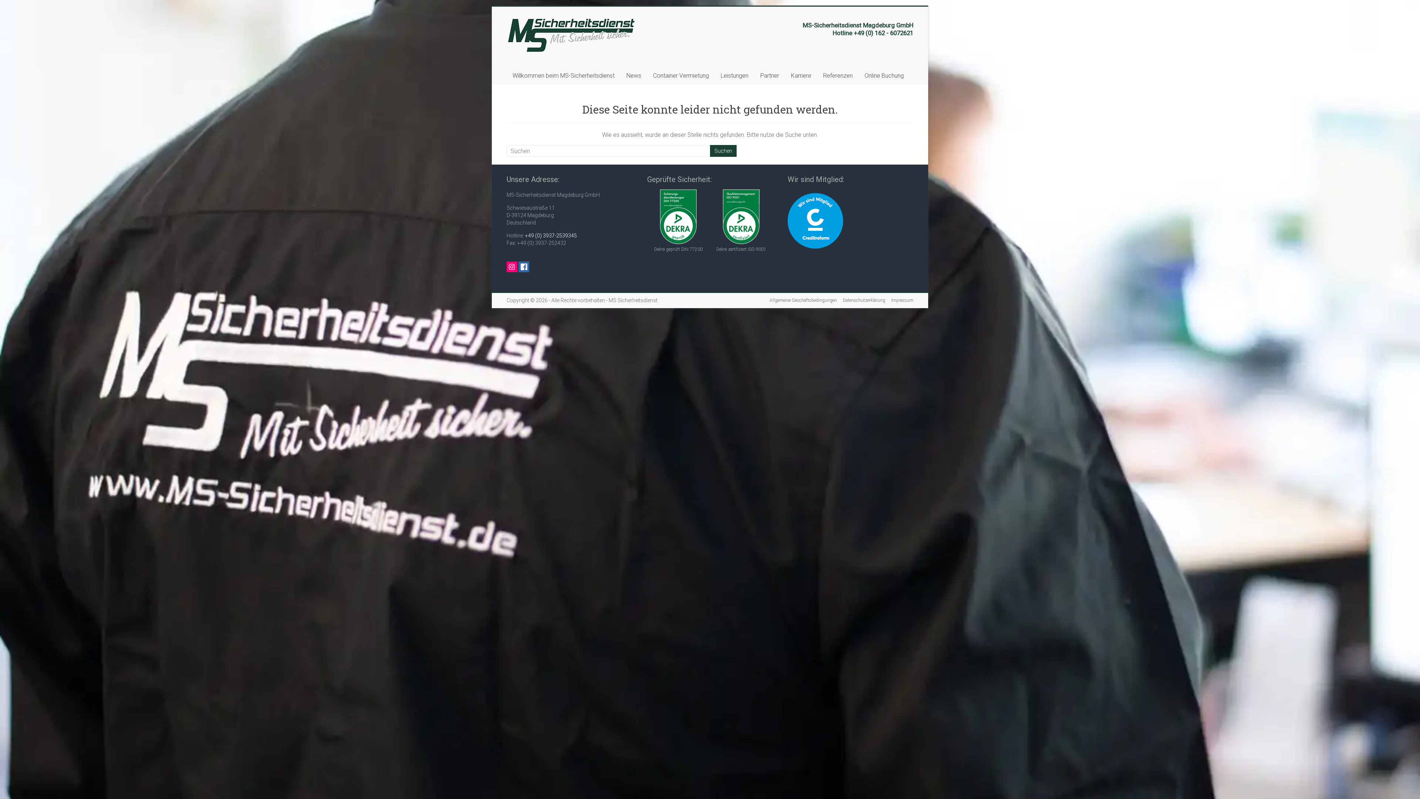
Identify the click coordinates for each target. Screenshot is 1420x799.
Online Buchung (884, 75)
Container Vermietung (681, 75)
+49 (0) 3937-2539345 (551, 236)
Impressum (902, 300)
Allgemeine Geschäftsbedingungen (803, 300)
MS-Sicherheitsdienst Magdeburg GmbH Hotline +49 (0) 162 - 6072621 (858, 29)
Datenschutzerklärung (864, 300)
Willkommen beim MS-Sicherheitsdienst (564, 75)
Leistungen (734, 75)
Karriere (801, 75)
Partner (769, 75)
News (633, 75)
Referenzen (838, 75)
